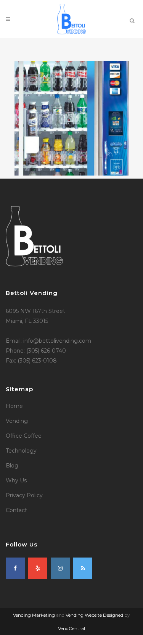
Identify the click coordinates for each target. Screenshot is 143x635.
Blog (12, 465)
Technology (21, 450)
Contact (16, 510)
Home (14, 406)
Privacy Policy (24, 495)
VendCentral (71, 628)
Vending (17, 420)
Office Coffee (24, 435)
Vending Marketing (34, 615)
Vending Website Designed (94, 615)
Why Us (16, 480)
